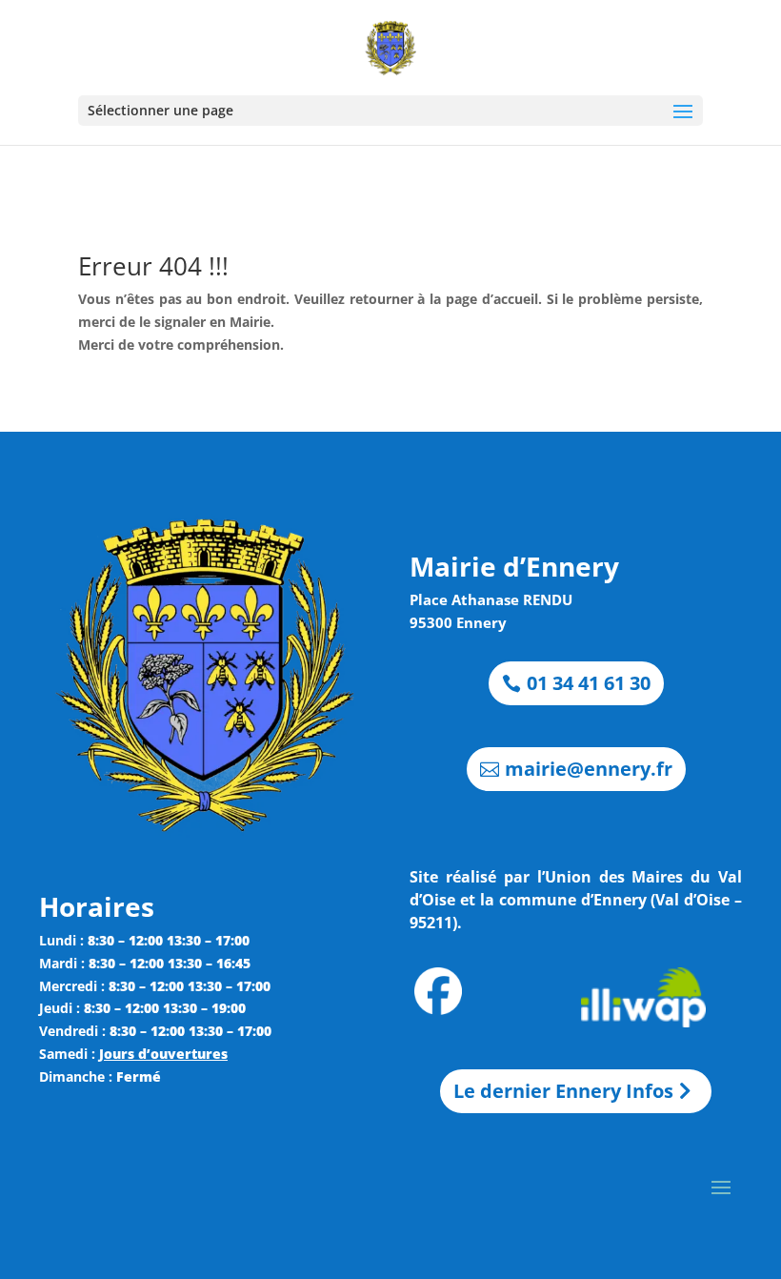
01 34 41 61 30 (589, 683)
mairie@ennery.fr (588, 769)
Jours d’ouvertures (163, 1054)
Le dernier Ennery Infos (563, 1091)
